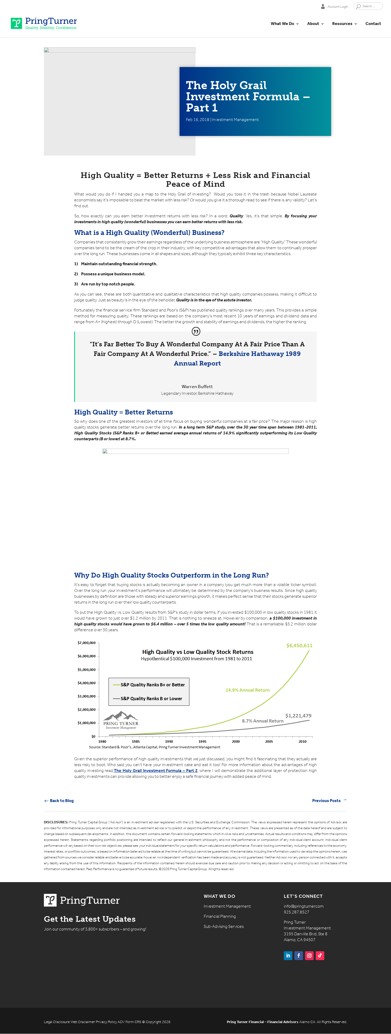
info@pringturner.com (304, 906)
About (313, 24)
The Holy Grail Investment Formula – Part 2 (155, 770)
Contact (373, 24)
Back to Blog (59, 800)
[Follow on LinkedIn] (288, 955)
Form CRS (133, 1022)
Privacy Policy (106, 1022)
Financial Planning (220, 916)
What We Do (282, 24)
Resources (342, 24)
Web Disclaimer (82, 1022)
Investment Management (235, 119)
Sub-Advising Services (224, 926)
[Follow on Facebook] (298, 955)
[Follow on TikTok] (320, 955)
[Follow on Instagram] (309, 955)
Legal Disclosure (57, 1022)
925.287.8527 (296, 912)
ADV (121, 1022)
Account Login (337, 6)
